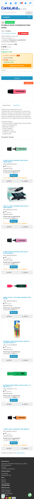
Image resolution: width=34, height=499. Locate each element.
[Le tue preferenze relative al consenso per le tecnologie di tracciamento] (3, 496)
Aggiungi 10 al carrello (17, 65)
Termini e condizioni (8, 469)
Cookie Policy (6, 485)
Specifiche (16, 105)
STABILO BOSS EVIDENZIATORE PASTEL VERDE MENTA (15, 161)
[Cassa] (30, 3)
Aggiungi (17, 78)
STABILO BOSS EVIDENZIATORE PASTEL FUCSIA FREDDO (15, 252)
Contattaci (4, 473)
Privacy (3, 467)
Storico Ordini (5, 492)
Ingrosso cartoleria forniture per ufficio (14, 464)
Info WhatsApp (10, 22)
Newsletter (5, 495)
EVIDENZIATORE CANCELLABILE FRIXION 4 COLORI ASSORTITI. (16, 342)
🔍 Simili (25, 448)
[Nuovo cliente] (16, 3)
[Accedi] (11, 3)
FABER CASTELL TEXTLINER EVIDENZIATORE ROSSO (17, 298)
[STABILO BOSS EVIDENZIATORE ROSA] (17, 91)
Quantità (3, 70)
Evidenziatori (20, 453)
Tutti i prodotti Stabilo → (9, 33)
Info (10, 448)
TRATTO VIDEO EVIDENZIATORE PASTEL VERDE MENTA (16, 206)
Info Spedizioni (6, 465)
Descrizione (6, 105)
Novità (3, 482)
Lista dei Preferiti (6, 493)
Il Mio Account (6, 490)
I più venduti (5, 483)
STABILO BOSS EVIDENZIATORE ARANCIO (16, 429)
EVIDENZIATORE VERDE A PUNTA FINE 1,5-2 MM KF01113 (17, 385)
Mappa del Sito (6, 475)
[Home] (6, 3)
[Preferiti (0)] (25, 3)
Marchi (3, 480)
